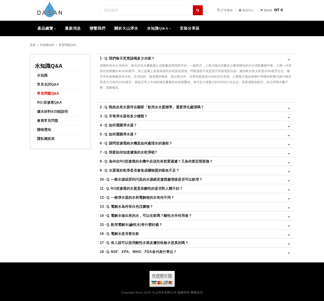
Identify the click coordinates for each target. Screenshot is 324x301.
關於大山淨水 (126, 28)
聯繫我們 (98, 28)
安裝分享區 (190, 28)
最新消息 (73, 28)
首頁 (32, 45)
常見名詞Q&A (48, 84)
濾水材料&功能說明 (52, 111)
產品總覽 (45, 28)
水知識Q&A (157, 28)
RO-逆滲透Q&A (49, 102)
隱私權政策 (46, 138)
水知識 (42, 75)
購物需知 (44, 129)
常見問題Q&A (67, 45)
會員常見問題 (47, 120)
